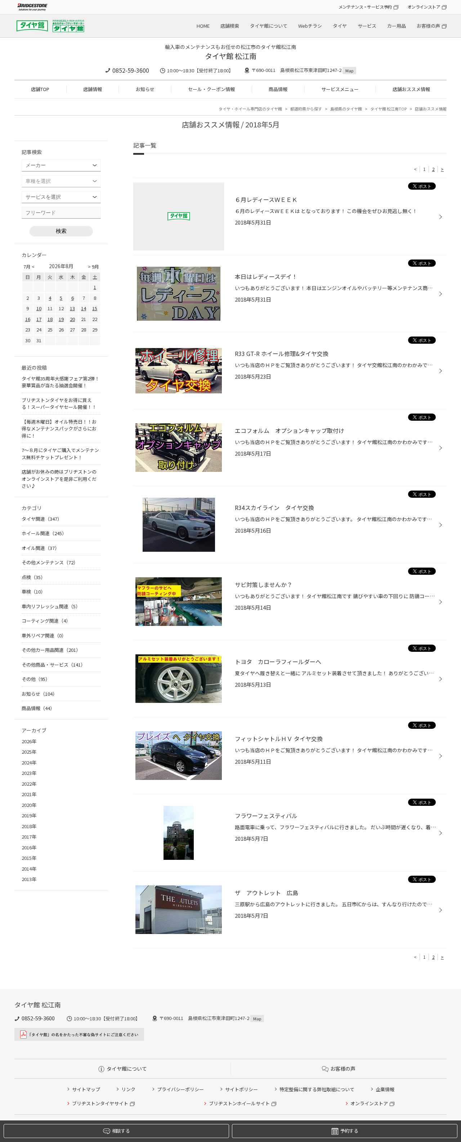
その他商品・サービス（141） (53, 664)
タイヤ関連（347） (42, 518)
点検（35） (33, 577)
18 (50, 319)
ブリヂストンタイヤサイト (100, 1103)
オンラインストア (423, 7)
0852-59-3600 (130, 70)
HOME (203, 25)
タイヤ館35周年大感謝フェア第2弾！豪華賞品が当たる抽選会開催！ (60, 382)
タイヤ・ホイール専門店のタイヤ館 (250, 109)
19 (61, 319)
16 (27, 319)
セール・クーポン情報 (211, 89)
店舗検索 (229, 25)
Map (349, 70)
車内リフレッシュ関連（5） (51, 606)
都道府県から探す (306, 109)
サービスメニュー (340, 89)
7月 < (29, 266)
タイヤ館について (268, 25)
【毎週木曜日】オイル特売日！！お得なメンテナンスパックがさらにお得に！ (59, 428)
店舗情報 (92, 89)
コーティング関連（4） (46, 620)
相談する (121, 1130)
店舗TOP (40, 89)
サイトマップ (86, 1089)
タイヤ (340, 25)
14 (83, 308)
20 (72, 319)
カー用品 (396, 25)
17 (38, 319)
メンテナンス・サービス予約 (365, 7)
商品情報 (278, 89)
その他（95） (36, 679)
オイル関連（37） (40, 548)
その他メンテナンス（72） (50, 562)
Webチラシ (310, 25)
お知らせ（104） (39, 693)
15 (94, 308)
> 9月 (93, 266)
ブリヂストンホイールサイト (239, 1103)
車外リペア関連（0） (44, 635)
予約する (349, 1130)
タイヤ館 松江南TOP (388, 109)
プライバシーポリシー (180, 1089)
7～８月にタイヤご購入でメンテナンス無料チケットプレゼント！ (60, 454)
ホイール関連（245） (44, 533)
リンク (128, 1089)
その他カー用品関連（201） (51, 649)
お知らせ (145, 89)
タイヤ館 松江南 (230, 56)
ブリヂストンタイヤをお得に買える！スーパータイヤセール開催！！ (59, 404)
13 (72, 308)
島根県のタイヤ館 (346, 109)
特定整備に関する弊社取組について (316, 1089)
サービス (367, 25)
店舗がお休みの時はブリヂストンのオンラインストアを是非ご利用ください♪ (59, 478)
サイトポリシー (241, 1089)
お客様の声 (428, 25)
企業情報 (385, 1089)
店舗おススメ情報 (411, 89)
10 (38, 308)
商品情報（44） (38, 708)
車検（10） (33, 591)
